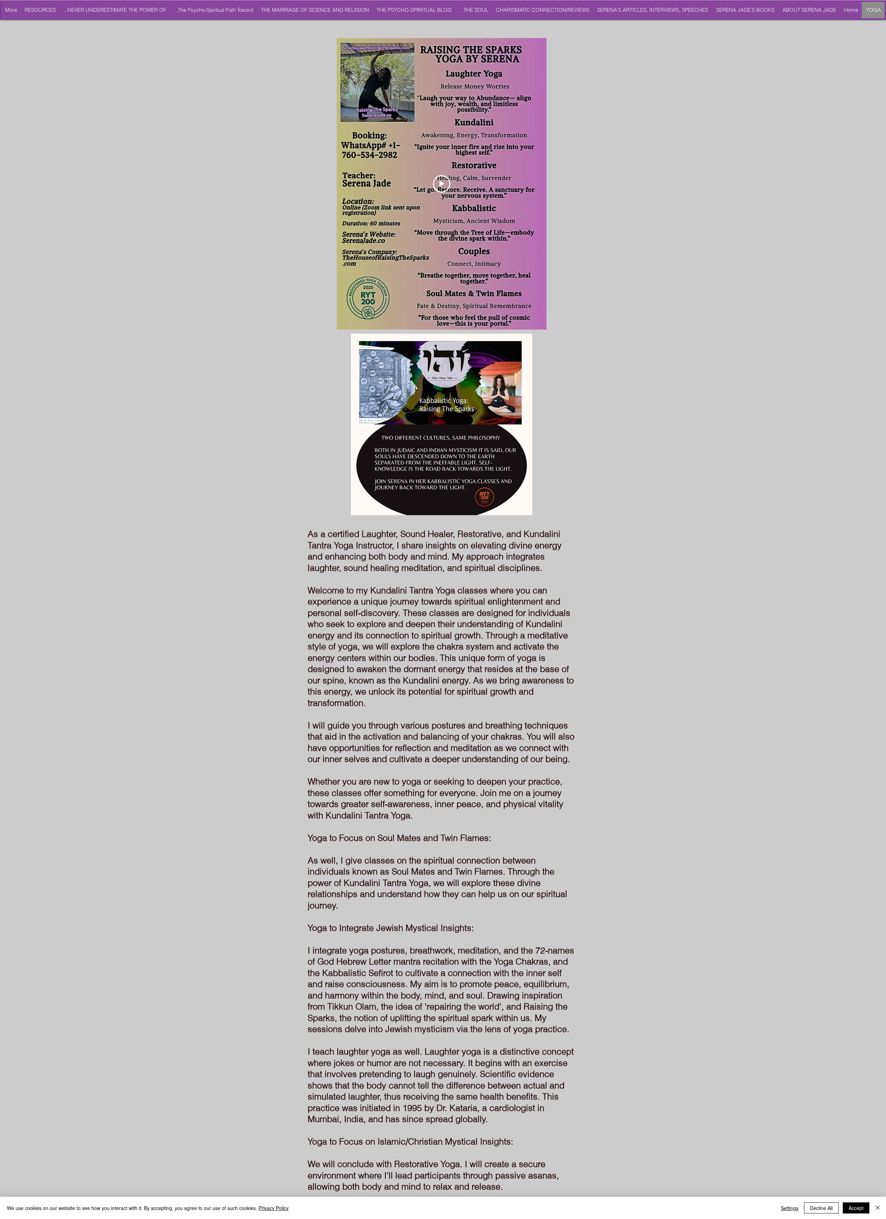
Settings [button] (789, 1207)
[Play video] (441, 183)
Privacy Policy (274, 1207)
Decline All (821, 1207)
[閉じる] (878, 1207)
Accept (856, 1207)
